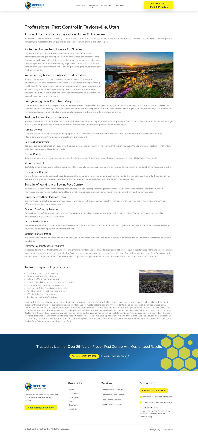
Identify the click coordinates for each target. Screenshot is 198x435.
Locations (119, 5)
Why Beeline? (106, 5)
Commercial (93, 5)
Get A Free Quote (158, 3)
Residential (80, 5)
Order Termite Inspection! (40, 407)
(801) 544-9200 (158, 6)
